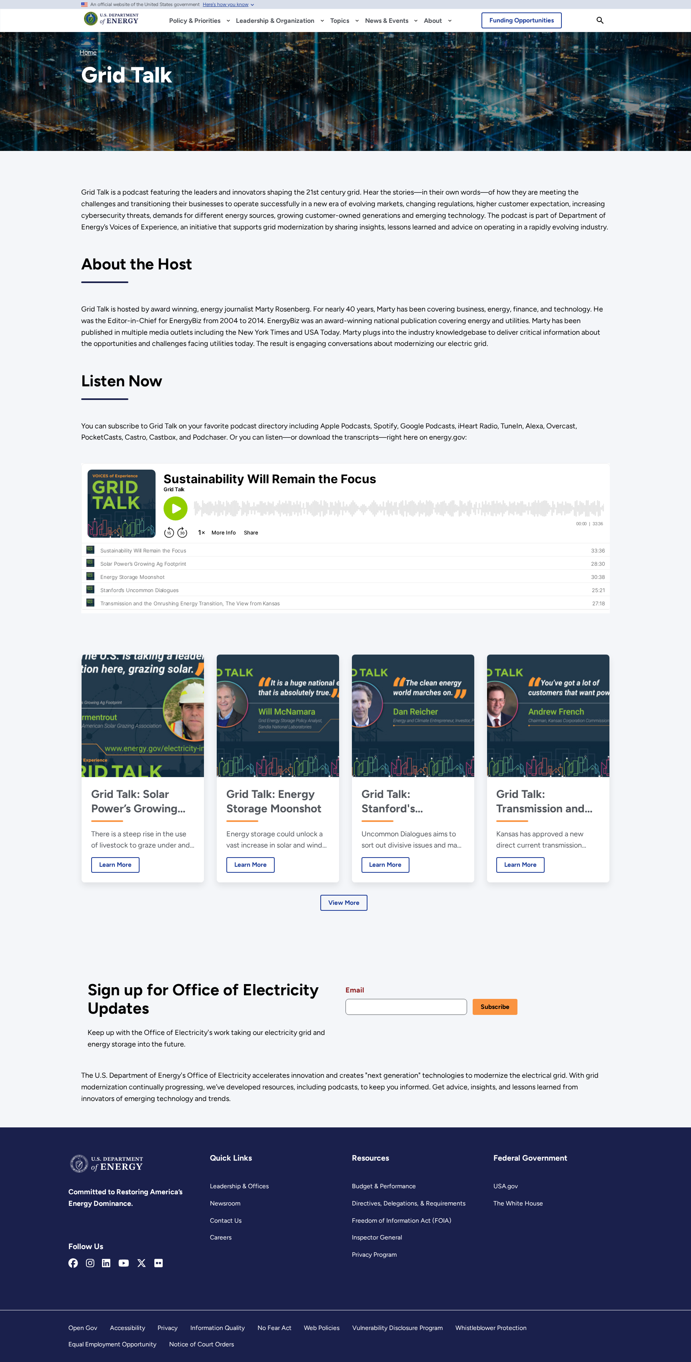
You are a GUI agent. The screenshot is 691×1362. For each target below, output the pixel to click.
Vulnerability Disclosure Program (397, 1328)
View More (343, 902)
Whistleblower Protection (491, 1328)
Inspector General (377, 1237)
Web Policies (322, 1328)
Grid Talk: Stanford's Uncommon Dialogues (390, 801)
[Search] (600, 20)
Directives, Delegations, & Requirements (408, 1203)
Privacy (168, 1328)
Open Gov (82, 1328)
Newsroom (225, 1203)
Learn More (111, 864)
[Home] (111, 22)
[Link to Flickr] (158, 1263)
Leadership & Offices (239, 1186)
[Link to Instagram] (90, 1263)
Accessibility (127, 1328)
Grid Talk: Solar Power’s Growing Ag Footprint (134, 801)
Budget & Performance (384, 1186)
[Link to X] (141, 1263)
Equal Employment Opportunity (112, 1344)
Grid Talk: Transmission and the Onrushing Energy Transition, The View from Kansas (542, 801)
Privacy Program (374, 1254)
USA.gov (505, 1186)
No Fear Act (275, 1328)
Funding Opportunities (521, 20)
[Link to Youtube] (123, 1263)
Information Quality (217, 1328)
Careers (221, 1237)
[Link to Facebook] (73, 1263)
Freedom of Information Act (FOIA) (401, 1220)
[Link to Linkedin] (106, 1263)
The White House (518, 1203)
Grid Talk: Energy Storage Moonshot (274, 801)
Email (355, 990)
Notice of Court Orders (201, 1344)
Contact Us (226, 1220)
